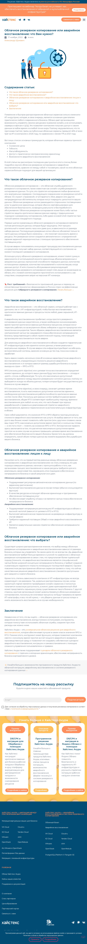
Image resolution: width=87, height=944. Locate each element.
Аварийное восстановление (56, 827)
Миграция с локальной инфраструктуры (18, 858)
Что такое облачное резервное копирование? (31, 92)
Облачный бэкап (52, 822)
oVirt (19, 837)
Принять (35, 939)
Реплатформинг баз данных (13, 853)
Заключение (15, 108)
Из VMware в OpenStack (12, 848)
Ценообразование (9, 904)
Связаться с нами (9, 914)
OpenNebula (23, 842)
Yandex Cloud (23, 832)
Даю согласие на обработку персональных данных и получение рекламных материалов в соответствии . (45, 708)
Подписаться (75, 699)
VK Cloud (5, 827)
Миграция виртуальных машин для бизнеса (19, 821)
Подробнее (50, 939)
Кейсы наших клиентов (11, 879)
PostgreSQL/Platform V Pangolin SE (59, 855)
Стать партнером (9, 899)
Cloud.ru (21, 827)
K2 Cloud (5, 832)
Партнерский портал (10, 909)
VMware (5, 837)
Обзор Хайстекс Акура (11, 874)
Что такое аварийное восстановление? (27, 95)
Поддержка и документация (13, 884)
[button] (84, 19)
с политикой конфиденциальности (24, 709)
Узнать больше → (65, 290)
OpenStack (6, 842)
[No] (83, 937)
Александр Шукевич (14, 40)
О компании (7, 894)
